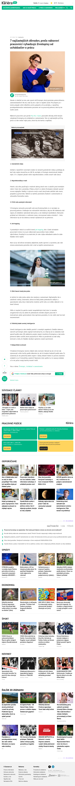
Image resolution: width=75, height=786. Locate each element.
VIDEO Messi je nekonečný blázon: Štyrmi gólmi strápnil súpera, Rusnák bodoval (9, 639)
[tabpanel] (37, 537)
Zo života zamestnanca (11, 8)
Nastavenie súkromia (9, 774)
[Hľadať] (67, 8)
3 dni (63, 526)
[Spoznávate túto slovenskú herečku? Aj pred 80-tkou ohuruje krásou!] (10, 663)
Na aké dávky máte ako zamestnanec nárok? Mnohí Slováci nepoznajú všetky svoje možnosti (33, 533)
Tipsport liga (41, 646)
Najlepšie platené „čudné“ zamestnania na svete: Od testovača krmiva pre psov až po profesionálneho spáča (37, 537)
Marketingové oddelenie (40, 776)
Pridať (60, 374)
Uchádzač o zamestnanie (34, 366)
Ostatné (3, 644)
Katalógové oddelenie (39, 774)
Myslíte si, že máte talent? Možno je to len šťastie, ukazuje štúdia (46, 410)
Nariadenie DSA (8, 781)
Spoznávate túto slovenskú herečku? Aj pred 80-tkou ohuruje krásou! (9, 674)
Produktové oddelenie (39, 770)
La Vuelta (22, 644)
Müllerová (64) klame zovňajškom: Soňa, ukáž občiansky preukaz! (46, 673)
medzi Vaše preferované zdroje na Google (33, 374)
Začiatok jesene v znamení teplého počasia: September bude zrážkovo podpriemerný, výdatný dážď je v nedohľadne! (45, 571)
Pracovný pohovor (24, 411)
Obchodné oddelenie (39, 772)
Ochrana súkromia (9, 772)
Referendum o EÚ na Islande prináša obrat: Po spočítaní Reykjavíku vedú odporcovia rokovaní (28, 571)
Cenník (20, 776)
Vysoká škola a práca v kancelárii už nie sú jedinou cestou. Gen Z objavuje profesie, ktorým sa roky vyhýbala (37, 544)
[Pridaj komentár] (4, 359)
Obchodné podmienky (25, 774)
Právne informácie (9, 770)
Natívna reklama (23, 781)
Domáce (40, 577)
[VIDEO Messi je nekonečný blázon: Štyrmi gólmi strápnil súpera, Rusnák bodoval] (10, 628)
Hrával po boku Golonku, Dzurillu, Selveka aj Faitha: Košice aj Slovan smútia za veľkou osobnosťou (46, 640)
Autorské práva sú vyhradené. (56, 772)
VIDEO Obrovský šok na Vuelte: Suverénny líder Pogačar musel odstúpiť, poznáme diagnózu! (28, 639)
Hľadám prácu (5, 415)
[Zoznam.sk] (53, 776)
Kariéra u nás (7, 776)
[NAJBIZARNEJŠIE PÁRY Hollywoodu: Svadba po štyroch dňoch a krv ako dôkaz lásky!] (65, 663)
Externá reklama (23, 772)
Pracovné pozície (12, 423)
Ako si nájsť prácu (29, 8)
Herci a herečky (60, 679)
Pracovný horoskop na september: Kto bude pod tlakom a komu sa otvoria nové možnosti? (33, 530)
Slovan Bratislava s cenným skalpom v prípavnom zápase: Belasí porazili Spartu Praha (64, 640)
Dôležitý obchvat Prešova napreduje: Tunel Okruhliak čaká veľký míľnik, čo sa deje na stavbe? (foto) (9, 606)
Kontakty (36, 767)
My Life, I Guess (36, 116)
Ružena (46, 3)
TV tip (3, 679)
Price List (21, 779)
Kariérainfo (21, 37)
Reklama (21, 767)
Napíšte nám (7, 779)
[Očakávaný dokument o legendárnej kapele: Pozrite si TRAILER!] (28, 663)
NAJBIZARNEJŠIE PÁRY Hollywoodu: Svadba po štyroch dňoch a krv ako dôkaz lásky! (64, 674)
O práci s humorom (45, 8)
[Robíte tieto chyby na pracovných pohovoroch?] (28, 400)
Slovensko (59, 646)
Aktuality (40, 413)
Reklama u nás (23, 770)
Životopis (22, 366)
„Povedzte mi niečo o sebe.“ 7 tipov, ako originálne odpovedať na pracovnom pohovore (10, 411)
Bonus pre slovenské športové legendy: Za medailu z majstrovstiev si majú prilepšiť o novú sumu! (64, 606)
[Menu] (71, 8)
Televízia (40, 677)
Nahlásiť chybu (14, 380)
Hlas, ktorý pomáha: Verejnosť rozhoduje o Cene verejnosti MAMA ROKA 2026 (28, 540)
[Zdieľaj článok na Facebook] (4, 366)
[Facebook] (49, 767)
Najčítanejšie (53, 526)
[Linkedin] (53, 767)
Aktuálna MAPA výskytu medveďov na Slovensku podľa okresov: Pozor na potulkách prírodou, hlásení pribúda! (65, 571)
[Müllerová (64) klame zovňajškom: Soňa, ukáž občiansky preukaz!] (46, 663)
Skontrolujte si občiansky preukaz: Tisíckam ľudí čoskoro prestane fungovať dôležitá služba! (28, 606)
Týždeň (70, 526)
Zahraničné (4, 577)
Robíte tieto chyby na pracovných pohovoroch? (28, 409)
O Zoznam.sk (8, 767)
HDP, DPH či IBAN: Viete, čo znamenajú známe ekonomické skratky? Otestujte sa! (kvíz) (46, 605)
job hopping (39, 230)
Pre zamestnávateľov (63, 8)
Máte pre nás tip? (38, 779)
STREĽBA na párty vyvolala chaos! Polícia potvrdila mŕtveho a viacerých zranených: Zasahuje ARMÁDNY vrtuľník (9, 571)
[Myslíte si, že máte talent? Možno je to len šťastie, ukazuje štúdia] (46, 400)
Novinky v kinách (24, 677)
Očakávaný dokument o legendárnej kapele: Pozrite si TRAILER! (27, 673)
